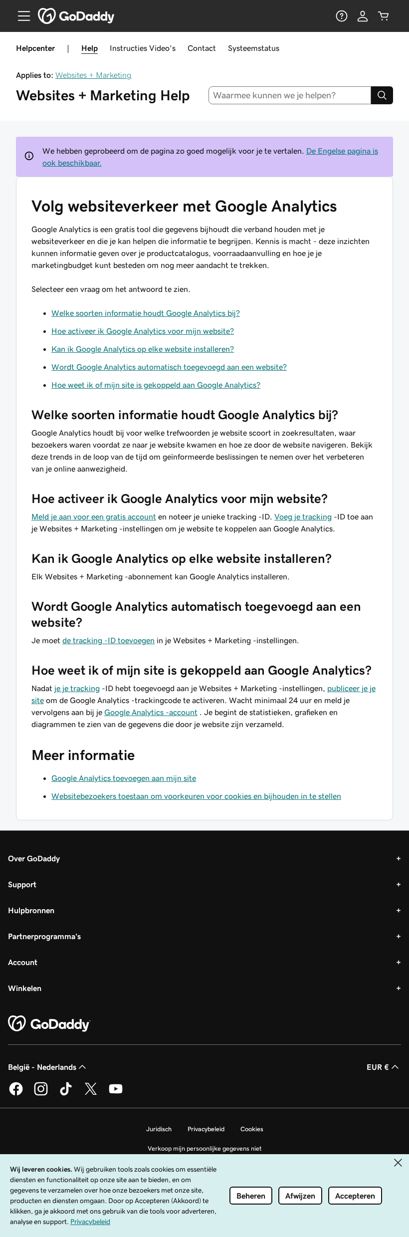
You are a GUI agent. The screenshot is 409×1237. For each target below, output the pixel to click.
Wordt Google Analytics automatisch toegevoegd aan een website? (169, 367)
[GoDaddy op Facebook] (16, 1094)
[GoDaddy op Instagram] (41, 1094)
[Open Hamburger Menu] (20, 16)
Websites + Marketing (93, 75)
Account (22, 962)
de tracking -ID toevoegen (108, 640)
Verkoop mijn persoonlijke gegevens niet (205, 1148)
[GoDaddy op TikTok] (66, 1094)
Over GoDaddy (34, 858)
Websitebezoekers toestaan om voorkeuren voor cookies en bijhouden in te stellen (196, 796)
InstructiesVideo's (143, 48)
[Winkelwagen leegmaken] (384, 16)
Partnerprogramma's (44, 936)
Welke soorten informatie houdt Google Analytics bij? (145, 313)
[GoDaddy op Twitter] (91, 1094)
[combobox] (290, 95)
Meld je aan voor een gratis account (93, 516)
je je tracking (77, 688)
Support (22, 884)
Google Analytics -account (151, 712)
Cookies (251, 1129)
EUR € (378, 1067)
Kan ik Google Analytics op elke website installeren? (142, 349)
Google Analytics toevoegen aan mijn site (123, 778)
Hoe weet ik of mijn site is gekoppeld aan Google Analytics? (155, 385)
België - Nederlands (42, 1067)
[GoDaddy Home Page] (49, 1023)
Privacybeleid (206, 1129)
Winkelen (24, 988)
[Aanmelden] (362, 15)
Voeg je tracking (303, 516)
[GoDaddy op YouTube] (116, 1094)
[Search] (382, 95)
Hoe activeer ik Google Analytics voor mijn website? (142, 331)
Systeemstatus (253, 48)
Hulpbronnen (31, 910)
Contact (202, 48)
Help (89, 48)
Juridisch (159, 1129)
